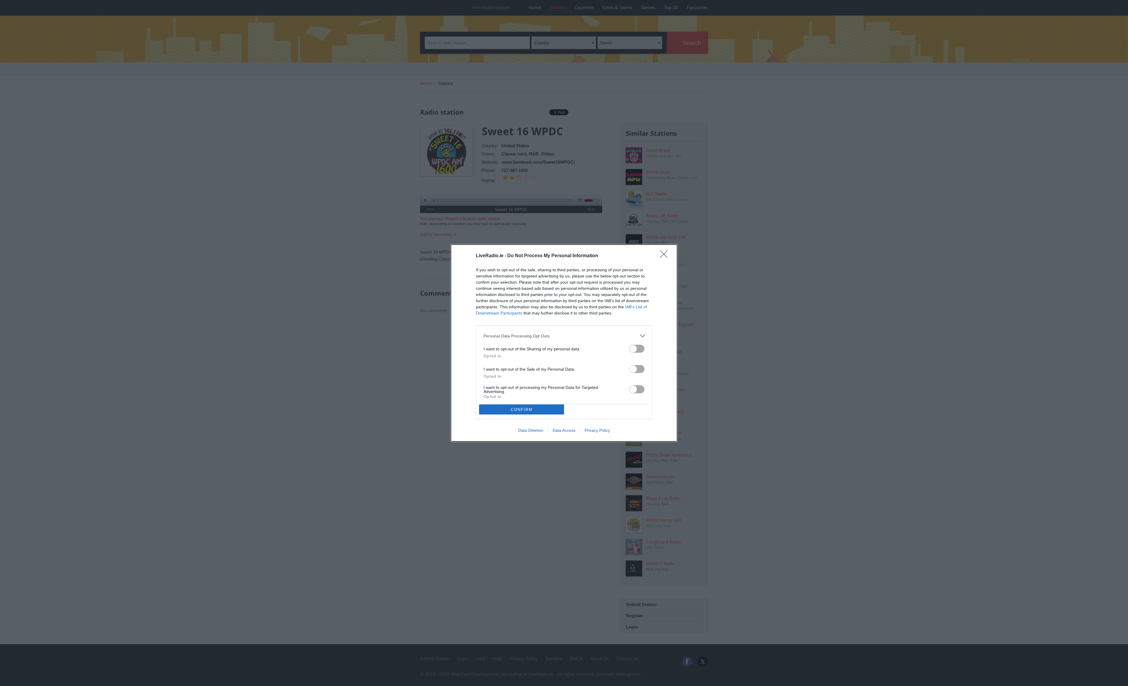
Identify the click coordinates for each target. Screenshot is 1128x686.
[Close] (665, 256)
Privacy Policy (597, 430)
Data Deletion (530, 430)
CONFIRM (522, 409)
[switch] (636, 349)
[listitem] (564, 336)
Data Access (564, 430)
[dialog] (564, 343)
